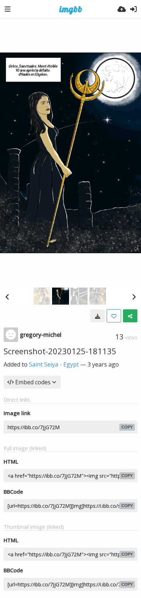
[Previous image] (7, 296)
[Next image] (134, 296)
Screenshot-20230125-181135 (60, 351)
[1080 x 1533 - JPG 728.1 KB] (97, 315)
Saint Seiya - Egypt (54, 364)
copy (127, 427)
